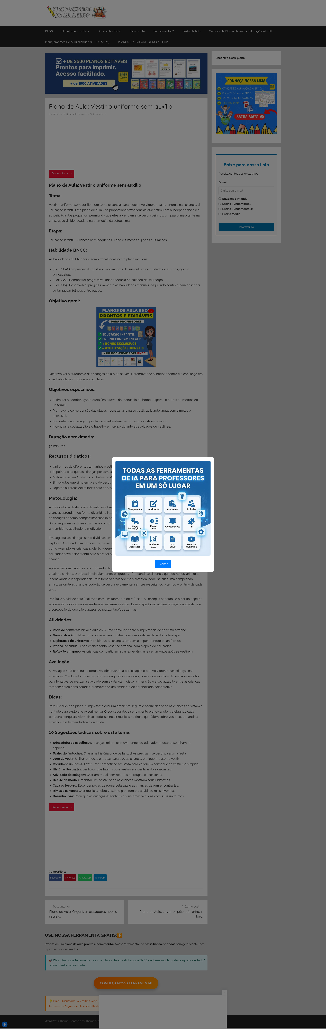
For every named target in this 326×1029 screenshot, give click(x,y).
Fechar (163, 564)
